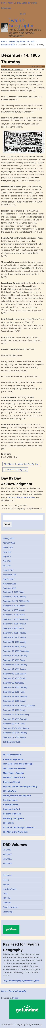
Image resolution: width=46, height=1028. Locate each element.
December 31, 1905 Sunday (14, 737)
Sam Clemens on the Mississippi (18, 763)
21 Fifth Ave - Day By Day (15, 469)
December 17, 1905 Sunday (14, 669)
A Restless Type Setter (13, 759)
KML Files (7, 898)
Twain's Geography (20, 23)
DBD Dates (22, 3)
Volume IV (7, 863)
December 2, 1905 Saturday (14, 596)
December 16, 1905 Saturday (15, 664)
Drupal (15, 998)
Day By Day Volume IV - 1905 (22, 41)
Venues (6, 884)
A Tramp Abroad (10, 804)
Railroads (7, 902)
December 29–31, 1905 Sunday (16, 728)
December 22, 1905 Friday (14, 692)
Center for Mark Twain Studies (21, 497)
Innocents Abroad (11, 782)
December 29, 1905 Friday (14, 723)
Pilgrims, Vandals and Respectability (20, 786)
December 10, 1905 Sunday (14, 637)
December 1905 (8, 44)
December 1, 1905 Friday (13, 592)
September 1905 (10, 574)
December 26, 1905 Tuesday (14, 710)
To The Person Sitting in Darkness (19, 827)
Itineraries (32, 3)
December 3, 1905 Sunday (14, 605)
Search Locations (10, 907)
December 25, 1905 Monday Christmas (19, 705)
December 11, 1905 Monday (14, 642)
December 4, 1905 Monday (14, 610)
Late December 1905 (11, 742)
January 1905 (8, 538)
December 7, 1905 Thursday (14, 623)
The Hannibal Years (12, 754)
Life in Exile (8, 823)
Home (4, 3)
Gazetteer (7, 875)
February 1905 (9, 543)
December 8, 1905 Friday (13, 628)
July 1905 (7, 565)
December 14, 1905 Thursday (15, 655)
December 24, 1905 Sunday (14, 701)
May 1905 (7, 556)
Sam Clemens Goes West (14, 768)
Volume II (7, 854)
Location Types (9, 889)
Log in (23, 13)
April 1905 (7, 552)
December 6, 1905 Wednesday (15, 619)
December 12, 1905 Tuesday (14, 646)
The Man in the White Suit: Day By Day (21, 464)
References (6, 8)
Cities (5, 893)
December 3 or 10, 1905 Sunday (16, 601)
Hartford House (10, 800)
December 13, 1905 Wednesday (16, 651)
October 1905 (8, 579)
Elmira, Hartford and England (17, 795)
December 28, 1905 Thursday (15, 719)
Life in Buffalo (9, 791)
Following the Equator (13, 818)
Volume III (7, 859)
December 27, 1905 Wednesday (16, 714)
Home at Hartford (11, 809)
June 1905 (7, 561)
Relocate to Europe (12, 813)
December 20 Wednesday (13, 683)
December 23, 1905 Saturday (15, 696)
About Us (12, 3)
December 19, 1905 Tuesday (14, 678)
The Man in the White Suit (15, 832)
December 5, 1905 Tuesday (14, 614)
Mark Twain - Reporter (13, 773)
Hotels (6, 880)
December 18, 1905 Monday (14, 673)
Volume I (7, 849)
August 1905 (8, 570)
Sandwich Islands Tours (14, 777)
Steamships (8, 911)
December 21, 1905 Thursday (15, 687)
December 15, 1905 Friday (14, 660)
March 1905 (8, 547)
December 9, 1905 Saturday (14, 633)
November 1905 (9, 583)
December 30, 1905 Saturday (15, 732)
